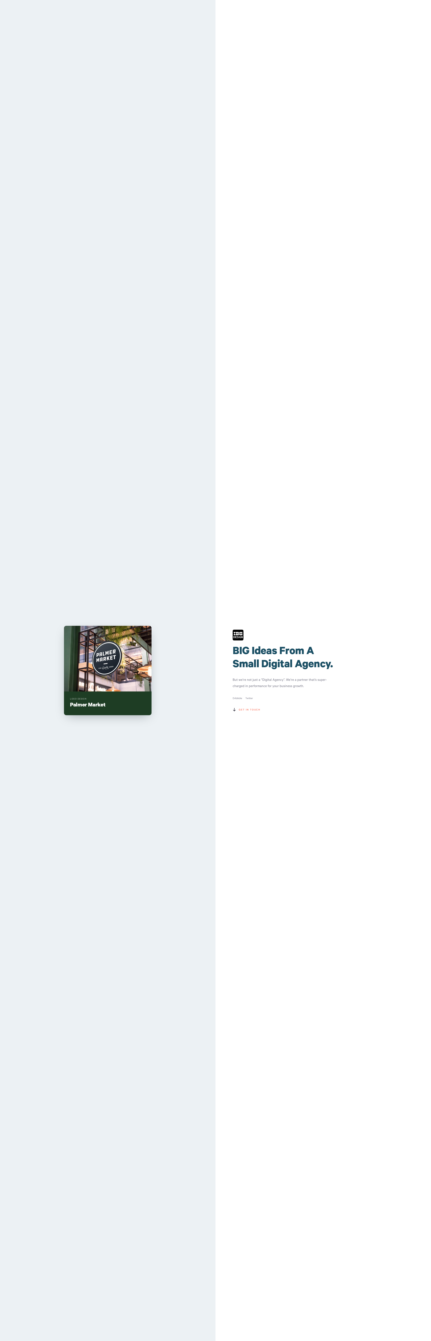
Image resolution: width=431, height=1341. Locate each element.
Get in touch (249, 709)
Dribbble (237, 698)
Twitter (249, 698)
